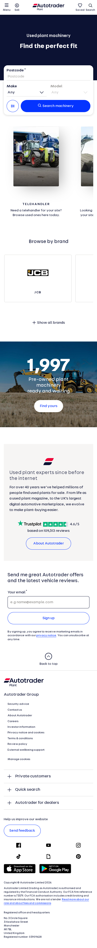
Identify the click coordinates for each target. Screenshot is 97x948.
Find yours (48, 406)
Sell (17, 10)
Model (56, 86)
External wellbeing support (26, 750)
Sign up (49, 618)
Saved (80, 10)
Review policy (17, 744)
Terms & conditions (20, 738)
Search (90, 10)
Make (12, 86)
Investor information (21, 727)
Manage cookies (19, 759)
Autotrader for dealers (37, 803)
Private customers (33, 776)
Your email (16, 592)
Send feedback (22, 831)
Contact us (15, 710)
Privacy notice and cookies (26, 732)
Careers (13, 721)
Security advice (18, 704)
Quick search (27, 789)
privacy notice (46, 635)
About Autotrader (48, 543)
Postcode (15, 70)
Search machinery (58, 106)
